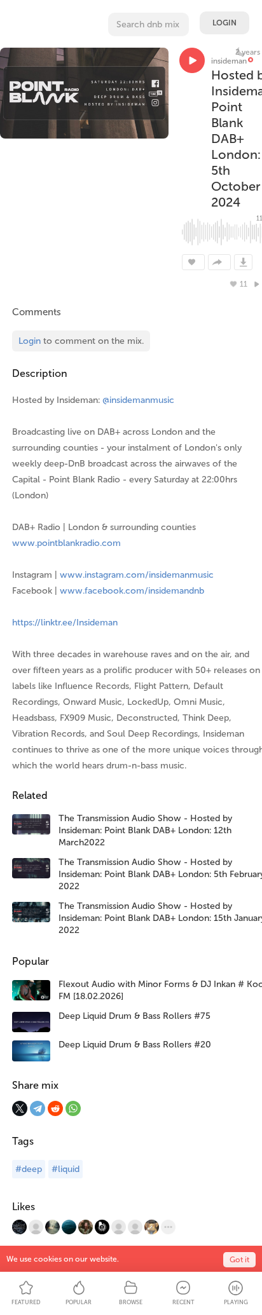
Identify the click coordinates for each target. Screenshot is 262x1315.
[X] (19, 1108)
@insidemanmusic (138, 400)
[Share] (219, 262)
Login (224, 22)
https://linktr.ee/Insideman (65, 622)
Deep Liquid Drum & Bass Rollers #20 (135, 1044)
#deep (28, 1169)
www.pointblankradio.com (66, 543)
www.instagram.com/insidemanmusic (137, 574)
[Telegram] (37, 1108)
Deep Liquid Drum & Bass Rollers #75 (134, 1016)
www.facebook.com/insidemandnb (132, 590)
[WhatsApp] (73, 1108)
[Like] (193, 262)
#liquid (65, 1169)
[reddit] (55, 1108)
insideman (229, 61)
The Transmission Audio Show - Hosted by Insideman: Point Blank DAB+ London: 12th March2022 (145, 830)
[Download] (243, 262)
